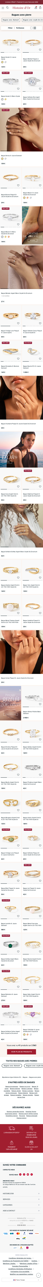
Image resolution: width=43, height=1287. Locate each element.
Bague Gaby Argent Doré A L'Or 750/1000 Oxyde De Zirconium (31, 995)
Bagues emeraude (31, 1116)
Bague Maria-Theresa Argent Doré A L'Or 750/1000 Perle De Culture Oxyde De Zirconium (10, 621)
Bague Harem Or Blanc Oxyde (10, 96)
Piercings (22, 1116)
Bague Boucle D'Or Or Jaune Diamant (32, 367)
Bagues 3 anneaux (27, 1088)
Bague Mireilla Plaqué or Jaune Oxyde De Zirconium (31, 60)
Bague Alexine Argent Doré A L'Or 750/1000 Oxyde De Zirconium (10, 586)
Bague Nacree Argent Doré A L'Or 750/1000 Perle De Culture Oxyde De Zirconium (32, 960)
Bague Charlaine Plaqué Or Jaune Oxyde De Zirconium (18, 424)
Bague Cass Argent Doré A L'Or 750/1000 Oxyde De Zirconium (9, 495)
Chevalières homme (12, 1116)
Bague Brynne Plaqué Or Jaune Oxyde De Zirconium (9, 195)
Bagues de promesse (12, 1086)
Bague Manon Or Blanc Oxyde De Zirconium (8, 233)
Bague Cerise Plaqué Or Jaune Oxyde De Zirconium (17, 678)
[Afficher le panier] (40, 7)
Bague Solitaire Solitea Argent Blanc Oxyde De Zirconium (19, 552)
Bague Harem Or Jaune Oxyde (8, 58)
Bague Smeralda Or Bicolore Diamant (10, 367)
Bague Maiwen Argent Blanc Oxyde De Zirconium (16, 293)
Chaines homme (21, 1118)
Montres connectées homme (15, 1111)
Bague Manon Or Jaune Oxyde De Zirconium (30, 194)
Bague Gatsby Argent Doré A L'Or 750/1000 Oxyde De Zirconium (32, 748)
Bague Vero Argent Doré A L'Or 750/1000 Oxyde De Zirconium (31, 586)
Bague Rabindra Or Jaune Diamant (9, 995)
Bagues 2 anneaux (27, 1091)
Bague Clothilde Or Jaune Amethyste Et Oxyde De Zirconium (31, 1030)
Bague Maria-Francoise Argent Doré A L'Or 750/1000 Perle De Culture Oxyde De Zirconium (32, 924)
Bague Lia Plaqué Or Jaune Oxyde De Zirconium (31, 889)
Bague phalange (23, 1093)
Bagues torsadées (15, 1095)
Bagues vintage (16, 1091)
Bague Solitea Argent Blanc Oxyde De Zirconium (9, 960)
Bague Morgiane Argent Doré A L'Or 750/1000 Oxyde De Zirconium (10, 818)
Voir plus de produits (21, 1052)
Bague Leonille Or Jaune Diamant (9, 924)
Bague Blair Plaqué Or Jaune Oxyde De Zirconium (10, 889)
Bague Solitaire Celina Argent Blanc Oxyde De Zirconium (10, 1032)
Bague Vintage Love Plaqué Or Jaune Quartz (10, 331)
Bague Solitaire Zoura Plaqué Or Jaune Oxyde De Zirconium (32, 332)
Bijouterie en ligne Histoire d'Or (11, 1077)
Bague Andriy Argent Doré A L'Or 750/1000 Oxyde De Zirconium (32, 818)
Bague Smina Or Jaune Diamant (11, 155)
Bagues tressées (28, 1095)
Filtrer (10, 28)
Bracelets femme (31, 1111)
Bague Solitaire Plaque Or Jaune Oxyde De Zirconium (31, 854)
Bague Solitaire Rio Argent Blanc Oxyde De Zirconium (31, 98)
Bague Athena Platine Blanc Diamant (32, 712)
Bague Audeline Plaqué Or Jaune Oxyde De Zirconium (31, 621)
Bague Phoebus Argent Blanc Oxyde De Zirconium (32, 783)
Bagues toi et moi (25, 1086)
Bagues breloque (15, 1088)
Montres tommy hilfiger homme (28, 1113)
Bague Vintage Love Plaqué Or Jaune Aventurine (10, 854)
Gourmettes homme (11, 1113)
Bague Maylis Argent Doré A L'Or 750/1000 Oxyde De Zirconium (10, 783)
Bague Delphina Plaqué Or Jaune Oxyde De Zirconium (31, 495)
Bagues (25, 1077)
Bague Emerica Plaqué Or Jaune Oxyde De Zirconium (9, 748)
